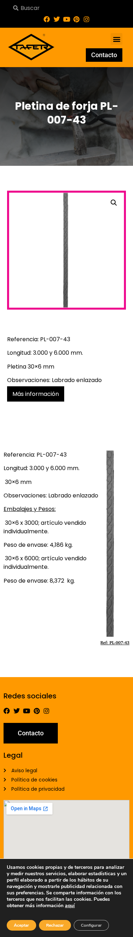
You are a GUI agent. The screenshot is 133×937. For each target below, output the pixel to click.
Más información (35, 394)
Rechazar (55, 925)
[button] (116, 39)
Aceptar (21, 925)
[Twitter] (57, 19)
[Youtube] (66, 19)
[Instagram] (86, 19)
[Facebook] (47, 19)
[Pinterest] (76, 19)
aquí (70, 905)
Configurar (91, 925)
